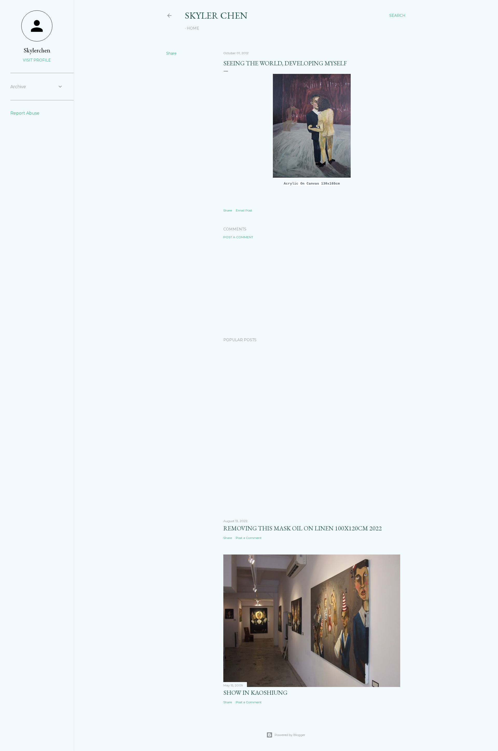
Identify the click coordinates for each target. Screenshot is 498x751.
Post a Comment (238, 237)
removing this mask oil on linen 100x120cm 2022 (302, 528)
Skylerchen (37, 50)
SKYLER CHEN (216, 15)
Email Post (244, 210)
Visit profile (37, 60)
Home (193, 28)
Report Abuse (24, 113)
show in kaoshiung (255, 693)
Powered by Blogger (290, 735)
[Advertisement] (311, 288)
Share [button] (171, 53)
